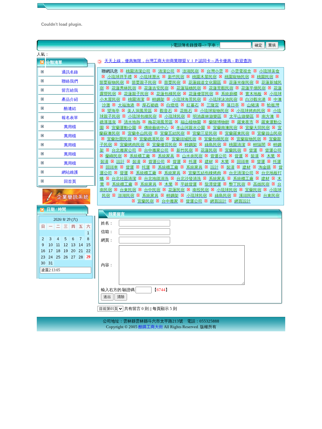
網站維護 (70, 172)
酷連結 (70, 108)
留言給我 (70, 90)
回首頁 (70, 181)
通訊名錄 (70, 72)
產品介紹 (70, 99)
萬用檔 (70, 126)
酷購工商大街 (150, 326)
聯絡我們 (70, 81)
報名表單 (70, 117)
